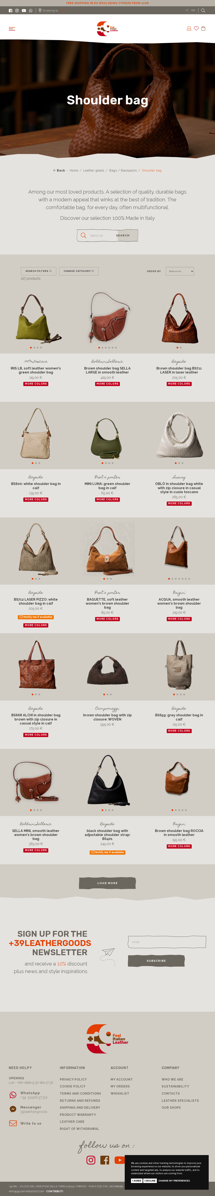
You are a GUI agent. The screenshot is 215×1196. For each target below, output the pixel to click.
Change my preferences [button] (174, 1180)
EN (193, 10)
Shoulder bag (152, 170)
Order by (154, 271)
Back (60, 170)
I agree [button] (136, 1180)
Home (74, 170)
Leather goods (93, 170)
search (123, 235)
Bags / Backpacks (123, 170)
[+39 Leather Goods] (107, 28)
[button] (31, 347)
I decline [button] (150, 1180)
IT (187, 10)
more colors (36, 384)
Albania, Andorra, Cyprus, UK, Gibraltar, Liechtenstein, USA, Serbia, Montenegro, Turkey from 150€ (107, 3)
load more (107, 883)
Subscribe (156, 960)
